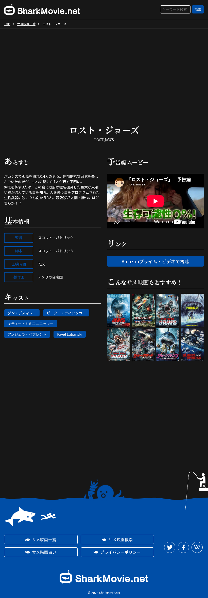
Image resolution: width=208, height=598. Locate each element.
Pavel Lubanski (69, 334)
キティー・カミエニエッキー (31, 323)
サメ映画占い (44, 552)
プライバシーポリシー (120, 552)
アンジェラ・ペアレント (27, 334)
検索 (198, 9)
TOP (7, 24)
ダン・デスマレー (22, 312)
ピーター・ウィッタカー (66, 312)
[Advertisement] (104, 72)
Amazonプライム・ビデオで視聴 (155, 261)
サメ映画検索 (120, 539)
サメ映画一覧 (26, 24)
